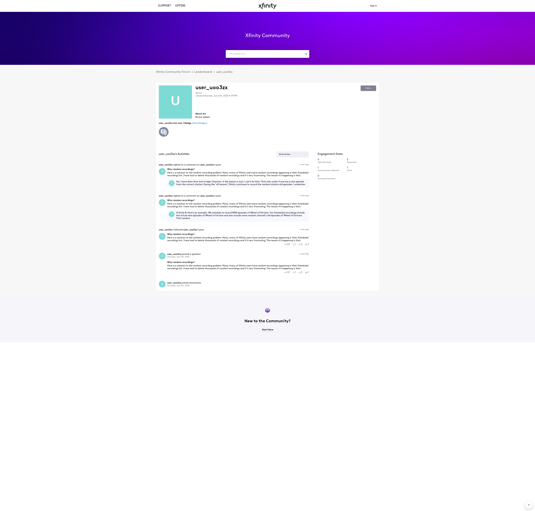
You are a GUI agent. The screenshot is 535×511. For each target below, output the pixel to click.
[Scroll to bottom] (529, 505)
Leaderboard (203, 72)
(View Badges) (199, 123)
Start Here (267, 330)
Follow (368, 88)
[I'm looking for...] (306, 54)
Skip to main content (12, 2)
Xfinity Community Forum (173, 72)
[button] (287, 244)
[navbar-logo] (267, 6)
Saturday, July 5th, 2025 (178, 257)
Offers (180, 5)
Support (164, 5)
